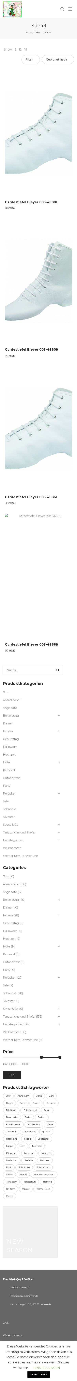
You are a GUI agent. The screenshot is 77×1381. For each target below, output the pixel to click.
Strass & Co (10, 824)
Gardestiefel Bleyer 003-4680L (31, 202)
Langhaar (29, 1153)
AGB (6, 1323)
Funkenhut (34, 1124)
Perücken (9, 793)
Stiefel (9, 1174)
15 (25, 49)
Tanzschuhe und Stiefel (19, 832)
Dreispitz (50, 1103)
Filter (12, 1074)
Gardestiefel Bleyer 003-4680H (31, 349)
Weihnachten (12, 848)
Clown (36, 1103)
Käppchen (11, 1153)
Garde (50, 1124)
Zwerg (9, 1196)
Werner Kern (43, 1189)
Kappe (9, 1146)
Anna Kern (23, 1095)
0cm (6, 692)
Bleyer (9, 1103)
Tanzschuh (30, 1181)
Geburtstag (11, 739)
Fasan (47, 1110)
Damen (8, 723)
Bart (51, 1095)
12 (20, 49)
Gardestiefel (29, 1131)
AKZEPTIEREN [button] (38, 1374)
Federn (8, 731)
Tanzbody (11, 1181)
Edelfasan (11, 1110)
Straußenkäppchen (44, 1174)
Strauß (23, 1174)
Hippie (27, 1138)
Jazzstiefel (43, 1138)
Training (47, 1181)
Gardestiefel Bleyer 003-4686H (31, 644)
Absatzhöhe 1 (12, 700)
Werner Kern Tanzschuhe (20, 856)
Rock (8, 1167)
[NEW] (30, 1232)
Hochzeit (9, 754)
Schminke (10, 809)
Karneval (9, 770)
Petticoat (45, 1160)
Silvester (9, 817)
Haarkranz (11, 1138)
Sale (6, 801)
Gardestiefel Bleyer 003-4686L (31, 497)
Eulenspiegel (30, 1110)
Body (22, 1103)
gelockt (46, 1131)
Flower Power (13, 1124)
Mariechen (11, 1160)
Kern (22, 1146)
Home (29, 32)
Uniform (10, 1189)
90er (8, 1095)
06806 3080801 (19, 1287)
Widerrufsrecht (12, 1335)
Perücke (28, 1160)
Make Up (46, 1153)
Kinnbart (37, 1146)
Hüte (6, 762)
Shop (38, 32)
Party (6, 786)
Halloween (10, 747)
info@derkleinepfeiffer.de (24, 1295)
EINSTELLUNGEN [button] (46, 1368)
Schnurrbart (43, 1167)
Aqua (39, 1095)
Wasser (25, 1189)
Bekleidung (11, 715)
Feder (28, 1117)
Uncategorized (13, 840)
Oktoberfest (11, 778)
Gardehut (11, 1131)
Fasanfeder (12, 1117)
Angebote (10, 708)
